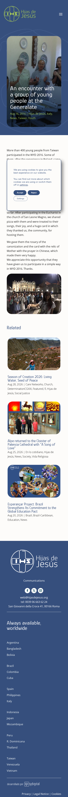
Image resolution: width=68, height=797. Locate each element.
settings (24, 185)
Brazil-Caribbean (43, 515)
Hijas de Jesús (37, 113)
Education (13, 520)
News (13, 118)
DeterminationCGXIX (20, 389)
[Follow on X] (34, 590)
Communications (34, 580)
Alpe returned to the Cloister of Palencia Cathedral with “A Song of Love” (31, 444)
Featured (38, 389)
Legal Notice (41, 794)
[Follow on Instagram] (40, 590)
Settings (20, 198)
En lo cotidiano (34, 452)
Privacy (26, 794)
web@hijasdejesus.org (34, 597)
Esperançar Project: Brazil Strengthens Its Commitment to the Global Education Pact (32, 507)
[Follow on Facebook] (27, 590)
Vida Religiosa (40, 456)
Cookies (56, 794)
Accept (20, 192)
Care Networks (34, 384)
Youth (32, 118)
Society (26, 456)
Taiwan (22, 118)
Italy (49, 113)
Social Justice (22, 393)
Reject (33, 192)
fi (45, 389)
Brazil (29, 515)
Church (48, 384)
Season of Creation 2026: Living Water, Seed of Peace (30, 378)
